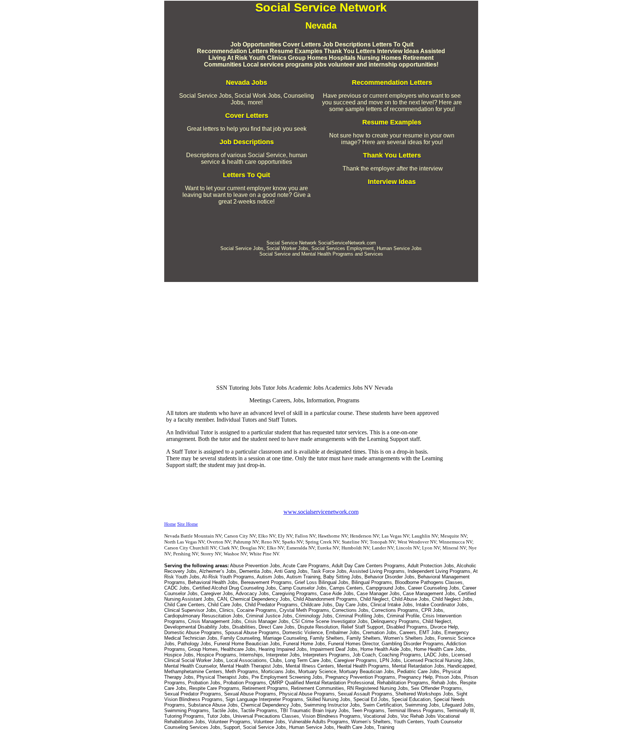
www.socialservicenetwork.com (321, 512)
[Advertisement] (321, 216)
